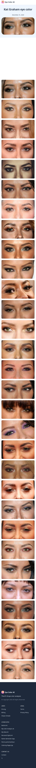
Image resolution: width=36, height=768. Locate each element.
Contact (3, 755)
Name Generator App (8, 739)
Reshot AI (4, 725)
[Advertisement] (18, 56)
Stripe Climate (5, 716)
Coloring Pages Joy (7, 745)
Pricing (3, 709)
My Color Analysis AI (7, 729)
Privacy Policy (24, 712)
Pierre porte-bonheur (8, 742)
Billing (3, 712)
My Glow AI (4, 732)
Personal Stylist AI (7, 735)
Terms (22, 709)
